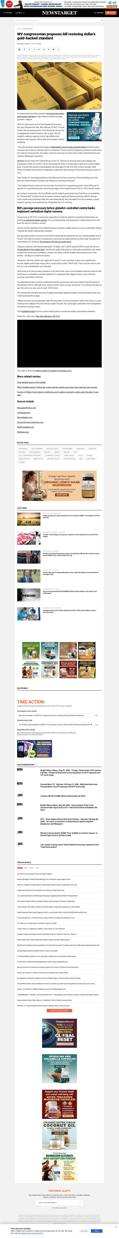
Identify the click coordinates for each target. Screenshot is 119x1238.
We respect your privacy (59, 1208)
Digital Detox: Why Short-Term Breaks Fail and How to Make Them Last (40, 890)
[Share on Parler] (44, 49)
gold (30, 57)
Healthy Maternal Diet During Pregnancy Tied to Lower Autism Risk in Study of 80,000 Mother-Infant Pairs (52, 912)
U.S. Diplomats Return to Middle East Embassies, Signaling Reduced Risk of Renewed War (47, 896)
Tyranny (63, 59)
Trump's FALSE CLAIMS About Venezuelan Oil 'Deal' (62, 796)
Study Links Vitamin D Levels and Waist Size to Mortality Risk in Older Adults (42, 973)
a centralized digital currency (35, 220)
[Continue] (80, 1202)
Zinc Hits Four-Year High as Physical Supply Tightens (34, 874)
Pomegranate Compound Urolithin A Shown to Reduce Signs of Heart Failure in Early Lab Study (48, 978)
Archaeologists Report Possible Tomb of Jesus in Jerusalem (37, 951)
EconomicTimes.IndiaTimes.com (30, 422)
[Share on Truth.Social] (48, 49)
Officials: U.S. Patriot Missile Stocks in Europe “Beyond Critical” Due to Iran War (43, 1006)
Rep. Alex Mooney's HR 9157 (48, 316)
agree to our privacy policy (32, 1233)
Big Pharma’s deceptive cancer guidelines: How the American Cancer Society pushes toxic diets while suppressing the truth (58, 945)
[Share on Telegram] (34, 49)
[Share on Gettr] (53, 49)
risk (50, 59)
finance (19, 57)
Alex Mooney (25, 55)
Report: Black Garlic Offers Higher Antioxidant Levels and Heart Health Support (43, 940)
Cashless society (46, 55)
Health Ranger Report (26, 765)
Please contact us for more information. (30, 734)
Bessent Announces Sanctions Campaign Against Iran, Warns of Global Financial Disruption (48, 967)
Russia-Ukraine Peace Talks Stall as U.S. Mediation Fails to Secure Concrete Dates (44, 1000)
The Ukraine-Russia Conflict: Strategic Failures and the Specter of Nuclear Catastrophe (46, 901)
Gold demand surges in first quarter (31, 382)
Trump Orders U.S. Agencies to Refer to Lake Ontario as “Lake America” (41, 929)
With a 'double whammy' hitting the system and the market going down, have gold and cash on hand (57, 387)
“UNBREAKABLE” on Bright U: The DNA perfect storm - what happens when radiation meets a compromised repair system (58, 995)
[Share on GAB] (39, 49)
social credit (56, 59)
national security (32, 59)
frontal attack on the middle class (31, 249)
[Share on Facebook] (24, 49)
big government (35, 55)
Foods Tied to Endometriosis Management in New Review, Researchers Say (42, 962)
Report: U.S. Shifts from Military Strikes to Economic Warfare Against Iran (41, 989)
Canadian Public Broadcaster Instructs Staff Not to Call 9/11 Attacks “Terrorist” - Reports (46, 934)
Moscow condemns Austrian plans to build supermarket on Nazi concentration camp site (47, 885)
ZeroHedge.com (23, 413)
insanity (84, 57)
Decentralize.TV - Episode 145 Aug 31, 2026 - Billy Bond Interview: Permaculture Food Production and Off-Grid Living (69, 785)
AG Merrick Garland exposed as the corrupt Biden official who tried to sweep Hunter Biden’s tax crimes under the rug (71, 554)
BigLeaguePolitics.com (26, 408)
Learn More (84, 1231)
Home (19, 29)
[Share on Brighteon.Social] (19, 49)
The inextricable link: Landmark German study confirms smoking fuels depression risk (45, 918)
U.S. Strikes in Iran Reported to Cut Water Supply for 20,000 (36, 923)
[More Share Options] (58, 49)
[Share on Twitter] (29, 49)
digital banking (88, 55)
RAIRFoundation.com (25, 427)
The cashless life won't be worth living (55, 242)
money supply (21, 59)
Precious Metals (43, 59)
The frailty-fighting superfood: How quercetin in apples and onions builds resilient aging (46, 956)
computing (65, 55)
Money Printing (92, 57)
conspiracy (73, 55)
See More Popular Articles (59, 1010)
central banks (57, 55)
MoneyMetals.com (24, 417)
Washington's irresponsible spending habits (68, 147)
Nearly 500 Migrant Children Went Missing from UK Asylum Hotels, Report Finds (43, 879)
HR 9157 (78, 57)
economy (97, 55)
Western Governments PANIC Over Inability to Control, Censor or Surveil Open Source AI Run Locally (69, 834)
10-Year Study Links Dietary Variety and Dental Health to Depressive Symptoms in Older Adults (48, 907)
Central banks (28, 29)
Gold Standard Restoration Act (42, 57)
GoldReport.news (28, 311)
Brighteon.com (23, 432)
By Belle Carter (23, 44)
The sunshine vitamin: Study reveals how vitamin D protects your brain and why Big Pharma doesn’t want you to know (56, 984)
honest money (70, 57)
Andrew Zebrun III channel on (53, 371)
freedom (25, 57)
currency (80, 55)
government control (59, 57)
